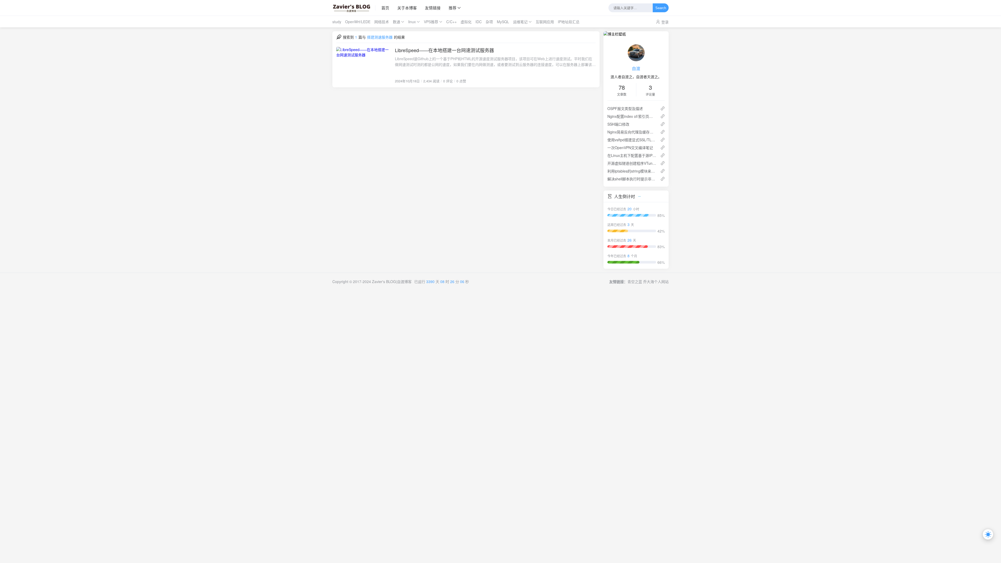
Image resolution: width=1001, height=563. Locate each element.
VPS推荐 (431, 21)
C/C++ (451, 21)
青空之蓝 (634, 281)
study (336, 21)
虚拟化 (466, 21)
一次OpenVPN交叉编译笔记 (630, 147)
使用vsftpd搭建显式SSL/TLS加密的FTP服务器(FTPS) (631, 139)
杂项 (489, 21)
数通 (396, 21)
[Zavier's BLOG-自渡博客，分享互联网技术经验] (353, 8)
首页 (385, 7)
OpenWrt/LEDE (357, 21)
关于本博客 (407, 7)
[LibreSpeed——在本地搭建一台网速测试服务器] (363, 65)
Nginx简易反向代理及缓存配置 (631, 131)
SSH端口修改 (618, 124)
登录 (665, 22)
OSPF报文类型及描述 (625, 108)
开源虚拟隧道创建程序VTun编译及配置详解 (631, 163)
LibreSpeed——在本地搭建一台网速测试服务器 (444, 50)
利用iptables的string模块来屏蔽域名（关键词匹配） (631, 171)
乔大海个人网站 (656, 281)
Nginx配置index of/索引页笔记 (631, 116)
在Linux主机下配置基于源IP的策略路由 (631, 155)
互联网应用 (545, 21)
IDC (478, 21)
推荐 (452, 7)
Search (660, 8)
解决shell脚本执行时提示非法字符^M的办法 (631, 178)
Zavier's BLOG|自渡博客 (392, 281)
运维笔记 (520, 21)
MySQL (503, 21)
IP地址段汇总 (568, 21)
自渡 (636, 68)
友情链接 (433, 7)
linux (412, 21)
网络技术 (381, 21)
